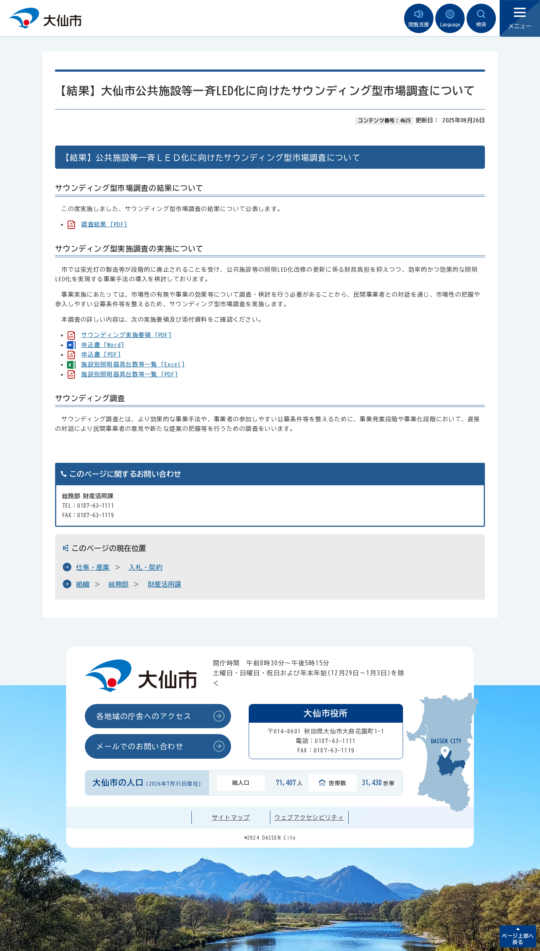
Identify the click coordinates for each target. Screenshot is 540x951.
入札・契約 (145, 567)
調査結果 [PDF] (104, 224)
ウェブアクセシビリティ (309, 817)
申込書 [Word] (102, 345)
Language (450, 24)
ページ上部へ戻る (518, 939)
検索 (481, 24)
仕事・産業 (93, 567)
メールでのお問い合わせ (140, 746)
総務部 (118, 584)
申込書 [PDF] (101, 354)
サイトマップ (231, 817)
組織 (83, 584)
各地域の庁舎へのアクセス (143, 716)
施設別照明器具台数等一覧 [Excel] (133, 364)
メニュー (520, 26)
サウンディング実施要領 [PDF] (126, 335)
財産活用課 (164, 584)
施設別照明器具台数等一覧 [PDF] (129, 374)
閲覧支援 (418, 24)
